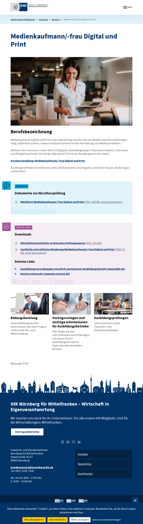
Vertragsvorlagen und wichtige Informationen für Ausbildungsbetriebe (70, 322)
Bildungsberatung (24, 318)
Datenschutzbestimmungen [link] (106, 520)
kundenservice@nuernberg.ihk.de (32, 467)
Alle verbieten (57, 520)
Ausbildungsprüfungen (111, 318)
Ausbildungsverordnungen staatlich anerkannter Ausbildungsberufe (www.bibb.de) (72, 269)
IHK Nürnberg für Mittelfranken (23, 19)
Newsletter (85, 464)
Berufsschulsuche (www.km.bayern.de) (45, 274)
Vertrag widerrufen (27, 432)
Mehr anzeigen (80, 520)
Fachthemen (85, 474)
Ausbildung (43, 19)
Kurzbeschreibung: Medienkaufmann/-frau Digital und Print (48, 161)
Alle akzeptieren (34, 520)
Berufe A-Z (56, 19)
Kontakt (83, 454)
